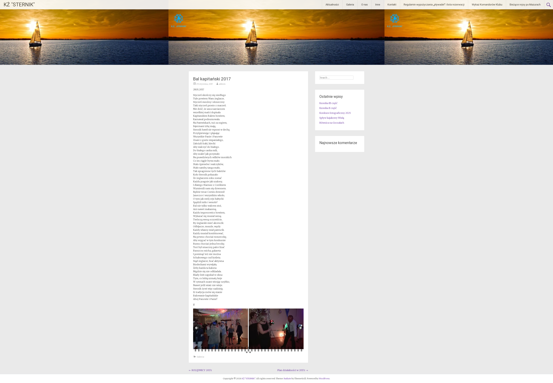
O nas (364, 4)
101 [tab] (250, 352)
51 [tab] (252, 349)
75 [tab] (222, 350)
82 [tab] (245, 350)
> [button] (300, 328)
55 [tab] (265, 349)
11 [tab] (228, 347)
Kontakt (392, 4)
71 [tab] (209, 350)
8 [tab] (218, 347)
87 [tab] (262, 350)
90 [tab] (271, 350)
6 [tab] (212, 347)
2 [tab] (199, 347)
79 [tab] (235, 350)
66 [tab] (301, 349)
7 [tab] (215, 347)
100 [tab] (247, 352)
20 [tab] (258, 347)
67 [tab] (195, 350)
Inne (377, 4)
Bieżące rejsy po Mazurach (525, 4)
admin (222, 84)
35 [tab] (199, 349)
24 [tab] (271, 347)
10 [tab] (225, 347)
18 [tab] (252, 347)
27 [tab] (281, 347)
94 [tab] (285, 350)
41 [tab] (218, 349)
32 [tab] (298, 347)
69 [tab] (202, 350)
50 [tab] (248, 349)
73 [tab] (215, 350)
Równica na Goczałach (331, 122)
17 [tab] (248, 347)
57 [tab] (271, 349)
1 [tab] (195, 347)
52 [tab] (255, 349)
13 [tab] (235, 347)
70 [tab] (205, 350)
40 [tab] (215, 349)
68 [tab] (199, 350)
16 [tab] (245, 347)
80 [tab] (238, 350)
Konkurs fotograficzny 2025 (335, 112)
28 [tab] (285, 347)
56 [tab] (268, 349)
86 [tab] (258, 350)
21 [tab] (262, 347)
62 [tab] (288, 349)
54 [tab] (262, 349)
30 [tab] (291, 347)
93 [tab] (281, 350)
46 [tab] (235, 349)
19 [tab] (255, 347)
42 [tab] (222, 349)
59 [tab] (278, 349)
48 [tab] (242, 349)
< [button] (197, 328)
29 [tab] (288, 347)
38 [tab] (209, 349)
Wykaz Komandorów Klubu (487, 4)
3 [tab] (202, 347)
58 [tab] (275, 349)
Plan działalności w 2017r (292, 370)
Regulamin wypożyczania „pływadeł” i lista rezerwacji (434, 4)
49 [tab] (245, 349)
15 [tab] (242, 347)
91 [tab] (275, 350)
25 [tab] (275, 347)
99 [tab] (301, 350)
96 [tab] (291, 350)
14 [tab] (238, 347)
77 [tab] (228, 350)
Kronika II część (328, 108)
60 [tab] (281, 349)
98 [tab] (298, 350)
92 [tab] (278, 350)
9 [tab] (222, 347)
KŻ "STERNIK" (19, 5)
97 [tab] (295, 350)
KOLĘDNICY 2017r (200, 370)
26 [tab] (278, 347)
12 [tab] (232, 347)
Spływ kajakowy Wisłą (331, 117)
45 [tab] (232, 349)
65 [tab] (298, 349)
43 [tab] (225, 349)
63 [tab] (291, 349)
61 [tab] (285, 349)
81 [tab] (242, 350)
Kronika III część (328, 103)
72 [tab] (212, 350)
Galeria (350, 4)
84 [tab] (252, 350)
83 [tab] (248, 350)
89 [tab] (268, 350)
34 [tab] (195, 349)
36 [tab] (202, 349)
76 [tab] (225, 350)
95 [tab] (288, 350)
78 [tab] (232, 350)
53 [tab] (258, 349)
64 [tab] (295, 349)
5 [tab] (209, 347)
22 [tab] (265, 347)
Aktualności (332, 4)
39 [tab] (212, 349)
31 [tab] (295, 347)
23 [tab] (268, 347)
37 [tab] (205, 349)
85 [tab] (255, 350)
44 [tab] (228, 349)
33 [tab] (301, 347)
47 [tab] (238, 349)
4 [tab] (205, 347)
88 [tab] (265, 350)
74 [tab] (218, 350)
